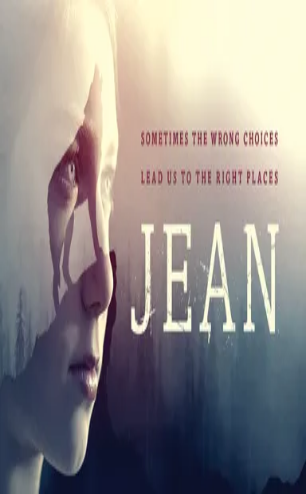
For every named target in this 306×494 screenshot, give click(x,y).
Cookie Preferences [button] (17, 358)
